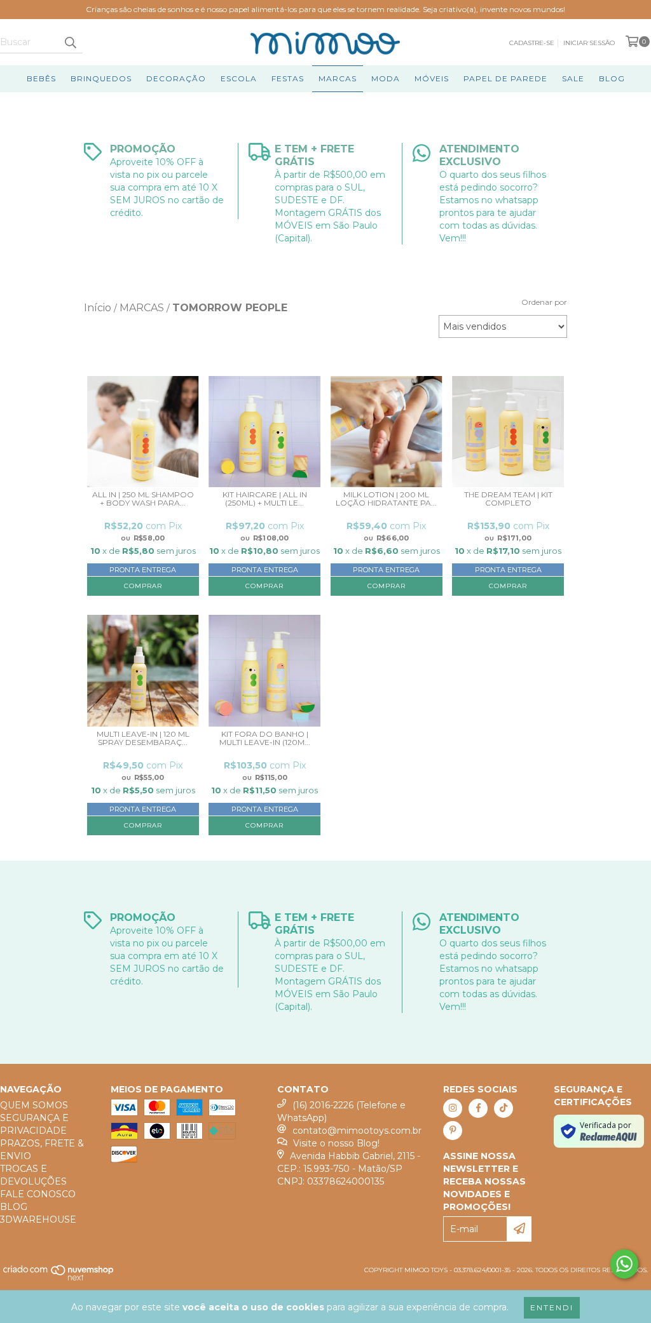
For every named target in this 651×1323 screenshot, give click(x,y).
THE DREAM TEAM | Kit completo (508, 498)
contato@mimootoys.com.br (356, 1130)
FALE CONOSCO (38, 1194)
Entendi (551, 1307)
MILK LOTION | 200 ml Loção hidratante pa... (386, 498)
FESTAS (287, 78)
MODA (385, 78)
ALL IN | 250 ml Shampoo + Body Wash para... (143, 498)
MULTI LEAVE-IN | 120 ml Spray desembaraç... (143, 738)
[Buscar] (70, 41)
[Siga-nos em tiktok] (503, 1108)
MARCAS (338, 78)
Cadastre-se (531, 43)
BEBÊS (41, 78)
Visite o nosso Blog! (336, 1143)
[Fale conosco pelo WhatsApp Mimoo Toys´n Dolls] (624, 1264)
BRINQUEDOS (101, 78)
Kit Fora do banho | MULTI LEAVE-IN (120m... (264, 738)
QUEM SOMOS (34, 1105)
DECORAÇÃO (176, 78)
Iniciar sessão (589, 43)
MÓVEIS (432, 78)
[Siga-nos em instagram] (452, 1108)
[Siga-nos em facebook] (478, 1108)
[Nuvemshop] (58, 1278)
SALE (573, 78)
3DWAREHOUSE (38, 1219)
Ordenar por (544, 302)
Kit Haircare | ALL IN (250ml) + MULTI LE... (265, 498)
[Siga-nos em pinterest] (452, 1130)
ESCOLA (239, 78)
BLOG (612, 78)
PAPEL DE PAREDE (505, 78)
